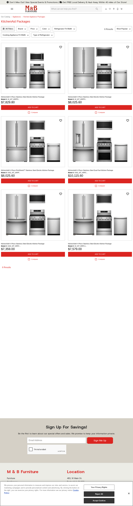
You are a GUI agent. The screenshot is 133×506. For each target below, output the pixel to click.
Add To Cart (33, 107)
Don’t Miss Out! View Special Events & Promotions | (34, 2)
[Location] (114, 8)
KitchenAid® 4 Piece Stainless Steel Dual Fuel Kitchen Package (90, 170)
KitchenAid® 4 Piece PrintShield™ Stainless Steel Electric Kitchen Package (27, 170)
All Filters (9, 29)
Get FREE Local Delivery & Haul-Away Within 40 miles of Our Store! (94, 2)
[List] (110, 8)
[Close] (129, 493)
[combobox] (21, 28)
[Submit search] (97, 9)
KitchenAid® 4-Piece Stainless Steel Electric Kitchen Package (90, 244)
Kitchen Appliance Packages (34, 17)
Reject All (99, 494)
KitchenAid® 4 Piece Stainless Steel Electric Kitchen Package (22, 97)
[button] (12, 8)
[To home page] (31, 9)
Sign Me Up (100, 440)
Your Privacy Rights (99, 487)
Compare (34, 112)
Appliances (17, 17)
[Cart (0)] (121, 8)
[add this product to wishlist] (61, 47)
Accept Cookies (99, 501)
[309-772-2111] (117, 8)
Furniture (11, 478)
